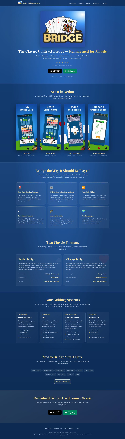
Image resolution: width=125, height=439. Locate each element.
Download (104, 3)
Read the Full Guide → (62, 381)
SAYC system (89, 370)
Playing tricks (70, 370)
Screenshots (72, 3)
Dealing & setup (48, 370)
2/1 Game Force (50, 374)
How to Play (96, 3)
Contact (78, 428)
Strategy (70, 374)
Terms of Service (68, 428)
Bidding (88, 3)
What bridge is (36, 370)
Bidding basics (59, 370)
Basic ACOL (61, 374)
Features (81, 3)
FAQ (77, 374)
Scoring (80, 370)
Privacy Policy (58, 428)
